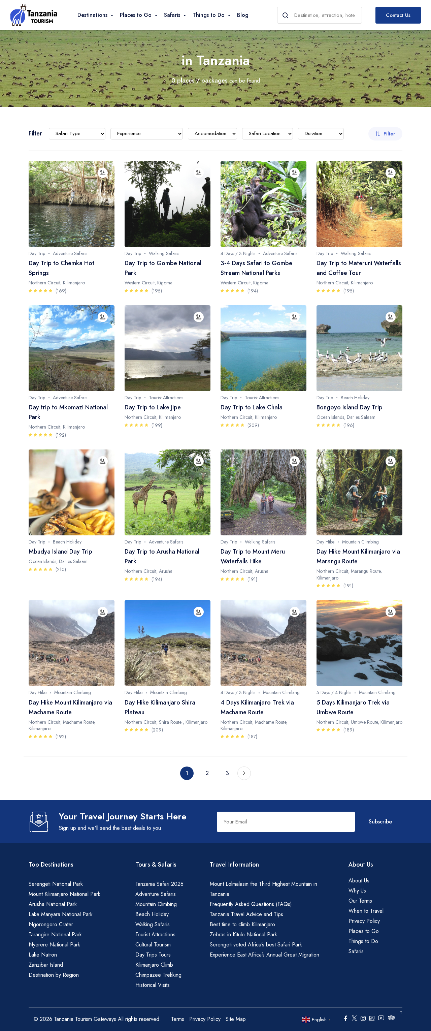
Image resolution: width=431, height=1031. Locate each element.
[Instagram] (363, 1019)
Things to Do (363, 941)
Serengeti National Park (56, 884)
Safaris (356, 951)
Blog (242, 15)
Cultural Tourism (153, 944)
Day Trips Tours (153, 955)
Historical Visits (152, 985)
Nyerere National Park (54, 944)
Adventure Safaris (155, 894)
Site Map (236, 1019)
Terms (177, 1019)
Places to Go (364, 931)
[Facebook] (345, 1019)
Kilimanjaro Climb (154, 965)
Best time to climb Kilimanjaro (242, 924)
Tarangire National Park (55, 934)
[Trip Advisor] (391, 1019)
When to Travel (366, 911)
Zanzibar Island (46, 965)
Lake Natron (43, 955)
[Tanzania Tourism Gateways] (33, 15)
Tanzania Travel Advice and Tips (246, 914)
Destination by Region (54, 975)
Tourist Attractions (155, 934)
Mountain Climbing (156, 904)
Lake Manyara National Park (61, 914)
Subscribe (380, 821)
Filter (389, 134)
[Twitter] (354, 1017)
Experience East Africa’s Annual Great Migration (264, 955)
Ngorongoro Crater (51, 924)
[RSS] (372, 1019)
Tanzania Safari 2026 (159, 884)
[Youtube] (381, 1017)
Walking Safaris (152, 924)
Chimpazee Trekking (158, 975)
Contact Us (398, 15)
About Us (359, 880)
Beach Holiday (152, 914)
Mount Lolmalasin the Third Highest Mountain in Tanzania (263, 889)
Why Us (357, 891)
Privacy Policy (364, 921)
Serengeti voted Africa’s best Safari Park (256, 944)
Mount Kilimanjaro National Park (64, 894)
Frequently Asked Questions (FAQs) (251, 904)
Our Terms (360, 901)
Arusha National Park (53, 904)
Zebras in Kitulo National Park (243, 934)
